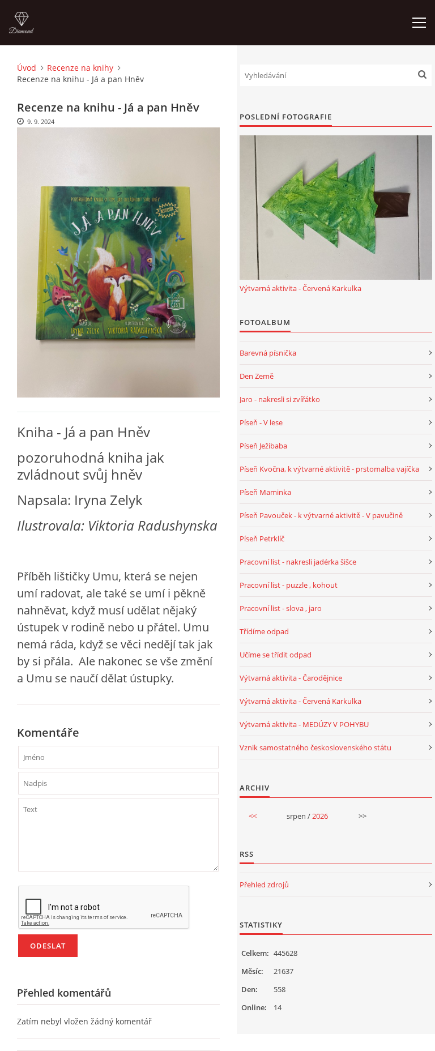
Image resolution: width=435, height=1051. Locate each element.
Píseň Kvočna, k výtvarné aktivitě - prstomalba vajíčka (329, 469)
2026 (320, 816)
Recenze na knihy (80, 67)
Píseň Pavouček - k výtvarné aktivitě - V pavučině (321, 515)
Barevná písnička (268, 353)
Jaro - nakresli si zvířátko (280, 399)
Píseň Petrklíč (262, 538)
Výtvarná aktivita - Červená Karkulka (300, 288)
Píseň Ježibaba (263, 446)
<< (253, 816)
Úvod (26, 67)
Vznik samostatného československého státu (315, 747)
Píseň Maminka (265, 492)
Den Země (257, 376)
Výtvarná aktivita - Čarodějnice (291, 678)
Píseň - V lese (261, 422)
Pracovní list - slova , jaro (281, 608)
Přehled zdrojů (264, 884)
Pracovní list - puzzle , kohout (289, 585)
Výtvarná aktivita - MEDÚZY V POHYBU (304, 724)
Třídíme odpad (264, 631)
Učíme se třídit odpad (276, 655)
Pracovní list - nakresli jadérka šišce (298, 562)
